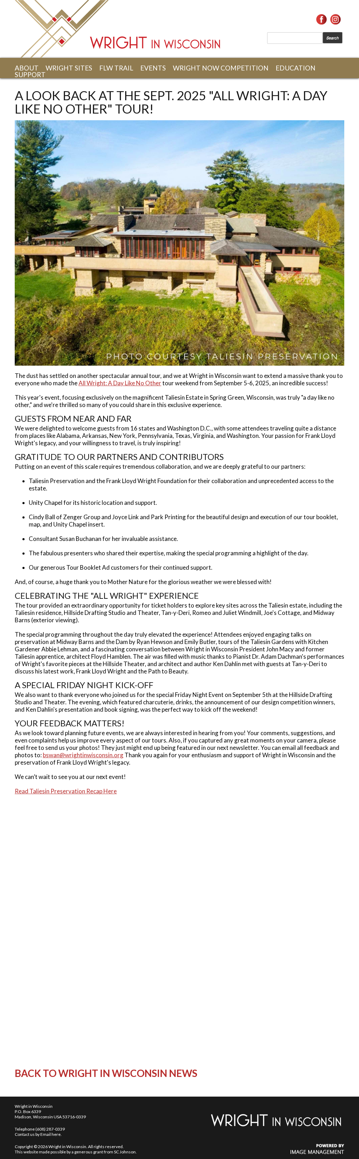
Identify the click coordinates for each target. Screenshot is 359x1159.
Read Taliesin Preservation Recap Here (66, 791)
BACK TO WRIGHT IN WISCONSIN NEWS (106, 1073)
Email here (50, 1134)
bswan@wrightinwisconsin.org (83, 755)
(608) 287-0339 (50, 1129)
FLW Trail (116, 68)
